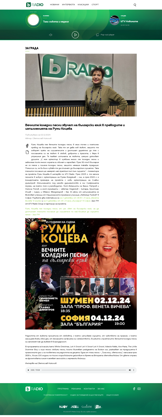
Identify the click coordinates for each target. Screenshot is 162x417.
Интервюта (68, 5)
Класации (83, 5)
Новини (54, 5)
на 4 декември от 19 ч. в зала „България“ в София (67, 201)
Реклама (76, 389)
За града (31, 48)
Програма (63, 389)
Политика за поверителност (55, 395)
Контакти (89, 389)
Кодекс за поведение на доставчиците (86, 395)
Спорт (95, 5)
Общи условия (112, 395)
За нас (101, 389)
